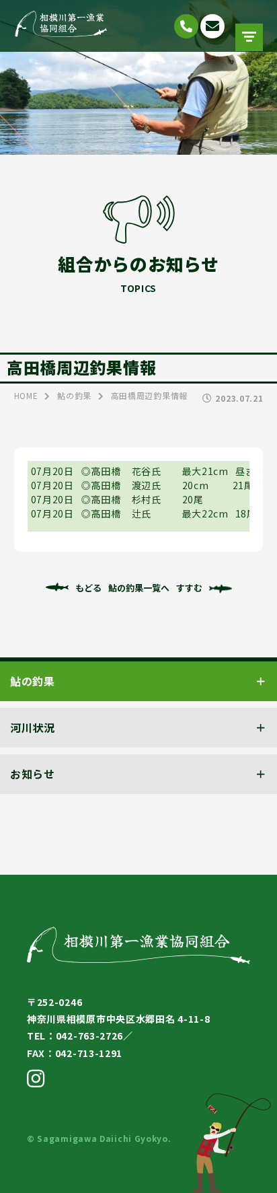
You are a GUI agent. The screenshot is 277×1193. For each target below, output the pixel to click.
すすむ (189, 587)
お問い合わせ (212, 26)
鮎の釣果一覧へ (138, 587)
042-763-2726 (186, 26)
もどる (88, 587)
